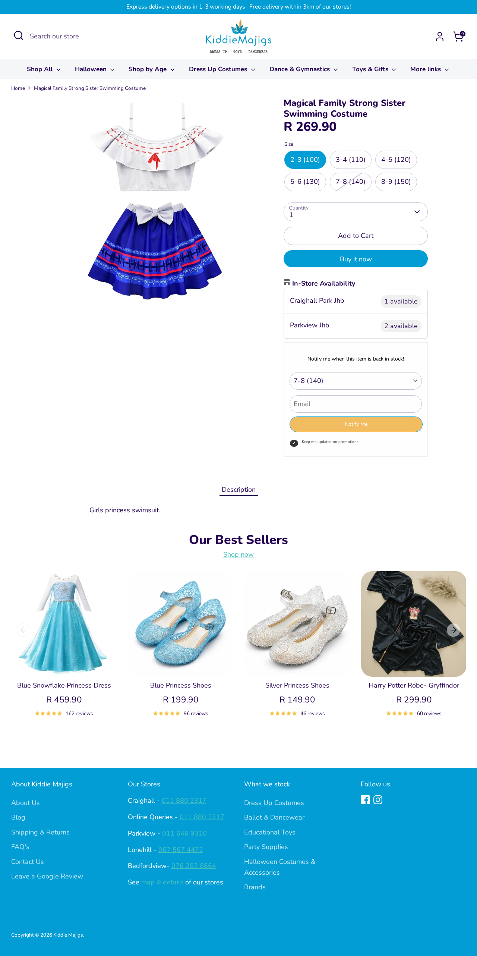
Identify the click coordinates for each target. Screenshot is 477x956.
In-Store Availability (323, 283)
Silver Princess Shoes (297, 685)
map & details (162, 882)
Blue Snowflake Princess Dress (64, 685)
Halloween (91, 69)
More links (426, 69)
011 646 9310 (184, 833)
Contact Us (27, 861)
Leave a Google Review (47, 876)
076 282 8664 (193, 865)
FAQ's (20, 846)
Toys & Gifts (371, 69)
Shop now (238, 554)
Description (239, 489)
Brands (255, 887)
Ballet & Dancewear (274, 817)
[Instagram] (377, 799)
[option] (58, 652)
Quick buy (64, 663)
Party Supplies (266, 846)
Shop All (40, 69)
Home (18, 88)
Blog (18, 817)
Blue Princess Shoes (180, 685)
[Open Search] (18, 35)
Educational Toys (270, 832)
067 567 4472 (180, 849)
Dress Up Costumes (219, 69)
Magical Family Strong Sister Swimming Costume (90, 88)
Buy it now (356, 259)
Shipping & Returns (40, 832)
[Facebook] (365, 799)
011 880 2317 (184, 800)
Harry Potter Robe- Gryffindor (414, 685)
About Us (25, 802)
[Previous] (23, 630)
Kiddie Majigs (68, 934)
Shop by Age (148, 69)
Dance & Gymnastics (300, 69)
